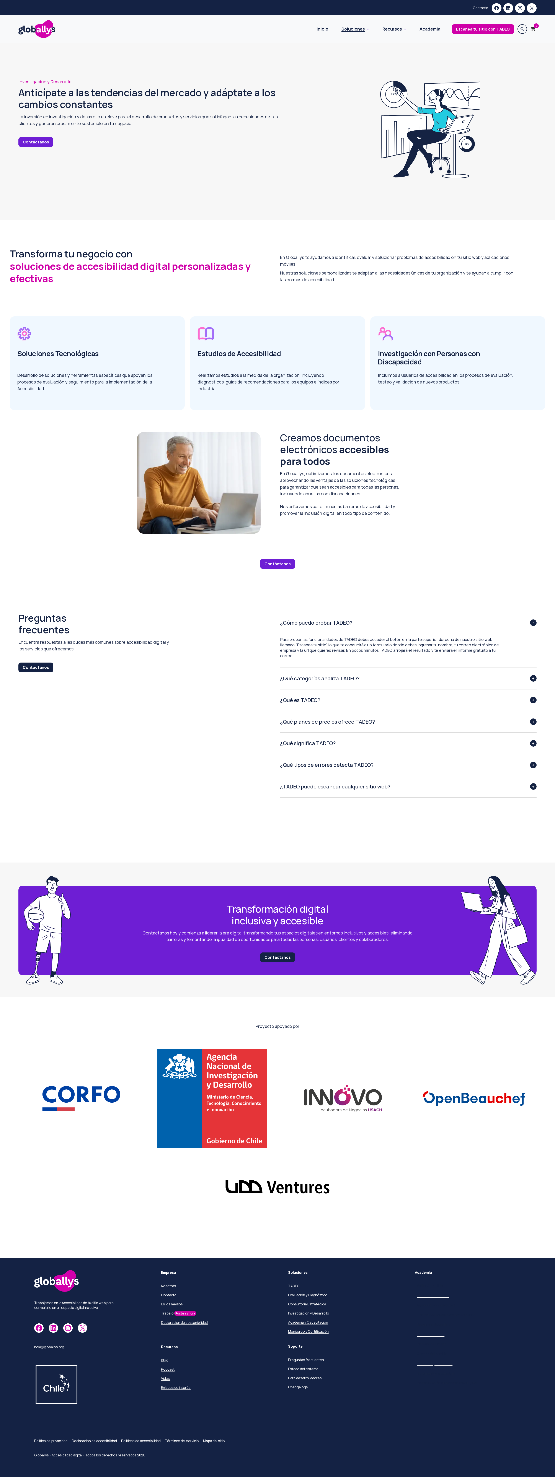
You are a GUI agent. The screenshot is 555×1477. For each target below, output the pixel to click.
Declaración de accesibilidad (94, 1440)
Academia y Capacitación (308, 1322)
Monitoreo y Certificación (308, 1331)
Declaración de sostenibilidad (184, 1322)
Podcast (168, 1369)
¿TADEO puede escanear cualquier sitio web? (335, 786)
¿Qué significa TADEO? (308, 743)
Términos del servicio (182, 1440)
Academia (430, 29)
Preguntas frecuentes (306, 1359)
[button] (522, 29)
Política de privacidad (50, 1440)
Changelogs (298, 1387)
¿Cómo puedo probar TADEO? (316, 622)
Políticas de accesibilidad (141, 1440)
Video (165, 1378)
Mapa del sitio (214, 1440)
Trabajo (167, 1313)
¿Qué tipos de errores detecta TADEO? (327, 764)
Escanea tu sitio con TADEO (483, 29)
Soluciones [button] (353, 29)
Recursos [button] (392, 29)
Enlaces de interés (176, 1387)
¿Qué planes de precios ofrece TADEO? (327, 721)
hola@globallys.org (49, 1347)
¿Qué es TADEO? (300, 700)
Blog (164, 1360)
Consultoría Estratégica (307, 1304)
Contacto (480, 8)
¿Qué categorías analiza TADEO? (319, 678)
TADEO (294, 1286)
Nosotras (168, 1286)
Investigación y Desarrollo (308, 1313)
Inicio (322, 29)
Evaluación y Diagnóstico (307, 1295)
